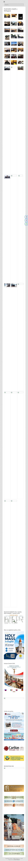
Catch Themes (17, 859)
